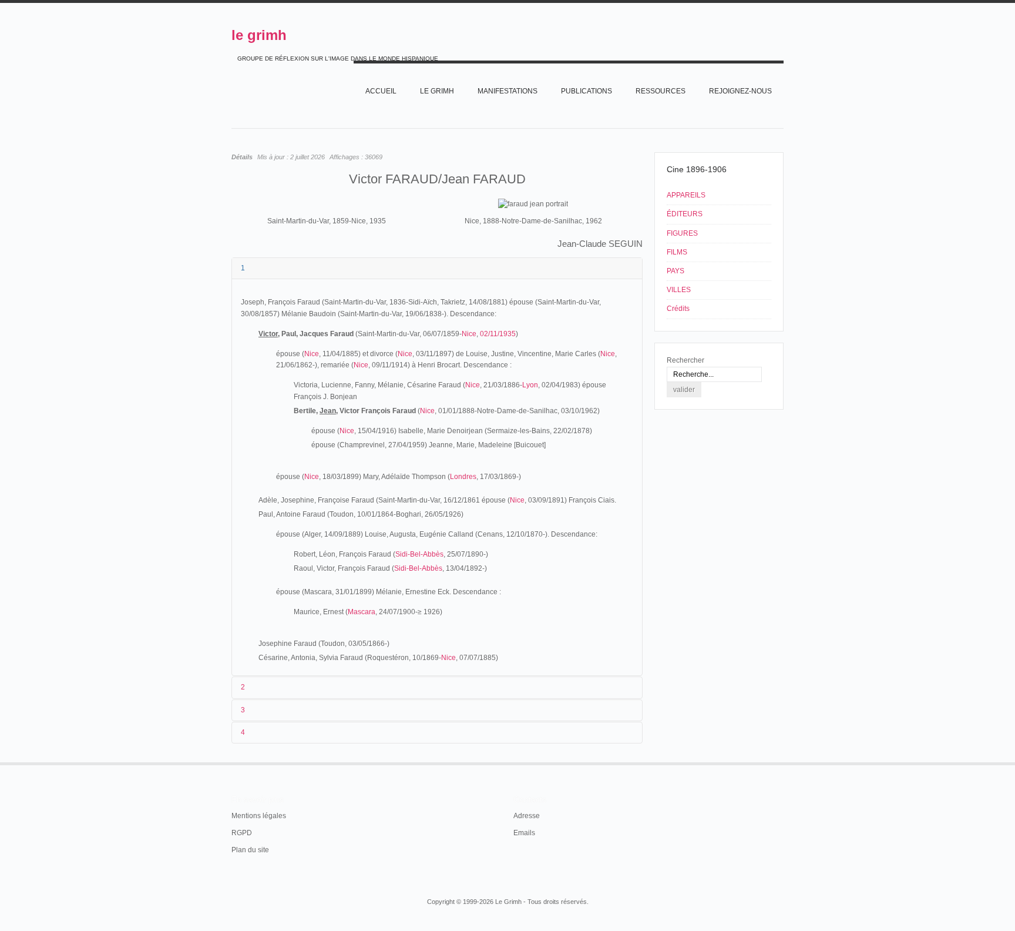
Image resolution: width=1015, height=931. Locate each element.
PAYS (675, 271)
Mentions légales (258, 816)
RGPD (241, 833)
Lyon (530, 385)
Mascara (361, 612)
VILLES (679, 290)
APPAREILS (686, 195)
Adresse (526, 816)
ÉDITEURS (685, 214)
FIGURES (682, 233)
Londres (463, 477)
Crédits (678, 308)
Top (782, 762)
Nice (469, 334)
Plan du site (250, 850)
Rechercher (685, 360)
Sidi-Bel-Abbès (419, 554)
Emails (524, 833)
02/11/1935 (498, 334)
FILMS (677, 252)
